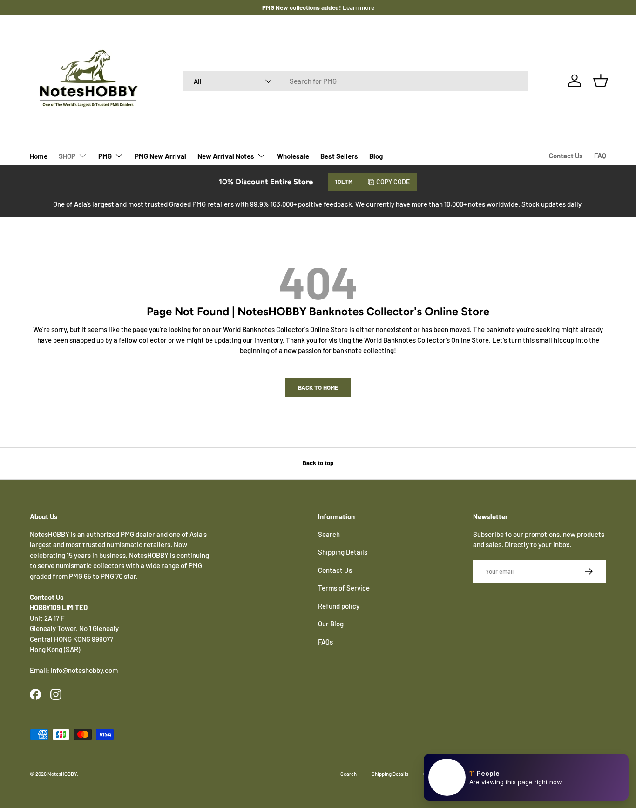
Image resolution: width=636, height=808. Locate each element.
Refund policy (338, 606)
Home (38, 156)
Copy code (393, 182)
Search (329, 534)
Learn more (358, 7)
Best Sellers (339, 156)
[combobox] (355, 81)
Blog (376, 156)
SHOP (67, 156)
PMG (105, 156)
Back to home (318, 387)
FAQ (600, 155)
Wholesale (293, 156)
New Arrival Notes (225, 156)
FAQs (325, 642)
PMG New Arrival (160, 156)
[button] (600, 80)
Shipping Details (342, 552)
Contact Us (566, 155)
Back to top (318, 463)
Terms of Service (344, 588)
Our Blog (331, 623)
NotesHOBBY (62, 774)
